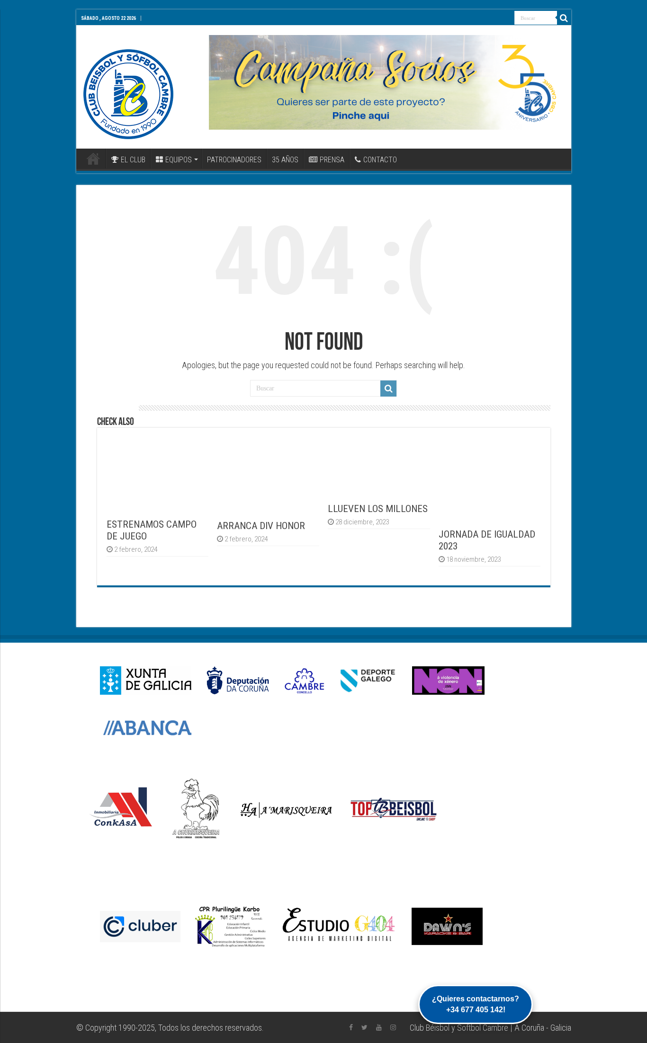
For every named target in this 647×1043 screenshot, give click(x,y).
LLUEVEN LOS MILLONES (378, 508)
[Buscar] (564, 18)
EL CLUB (133, 159)
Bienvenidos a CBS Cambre (93, 158)
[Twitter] (364, 1027)
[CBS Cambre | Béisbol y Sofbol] (128, 94)
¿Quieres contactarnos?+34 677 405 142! (475, 1004)
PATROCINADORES (234, 159)
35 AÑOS (285, 159)
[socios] (386, 82)
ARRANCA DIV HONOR (261, 525)
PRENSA (332, 159)
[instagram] (393, 1027)
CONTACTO (380, 159)
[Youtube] (379, 1027)
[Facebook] (351, 1027)
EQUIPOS (178, 159)
